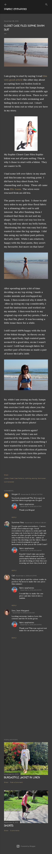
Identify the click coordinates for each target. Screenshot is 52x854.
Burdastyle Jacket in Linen (22, 778)
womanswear (9, 482)
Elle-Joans (15, 189)
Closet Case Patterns (16, 478)
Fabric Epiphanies (15, 9)
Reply (14, 517)
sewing (34, 478)
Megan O (16, 494)
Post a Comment (16, 782)
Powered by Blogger (28, 846)
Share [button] (6, 475)
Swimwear (42, 478)
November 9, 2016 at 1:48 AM (35, 523)
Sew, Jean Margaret (20, 610)
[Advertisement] (26, 707)
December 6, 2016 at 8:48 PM (31, 550)
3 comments (14, 830)
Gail (13, 575)
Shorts (8, 826)
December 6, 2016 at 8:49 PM (31, 590)
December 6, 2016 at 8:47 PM (30, 506)
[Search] (46, 4)
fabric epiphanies (26, 504)
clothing (28, 478)
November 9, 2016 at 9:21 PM (26, 576)
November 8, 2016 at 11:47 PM (31, 494)
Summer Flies (18, 522)
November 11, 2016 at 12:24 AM (24, 613)
